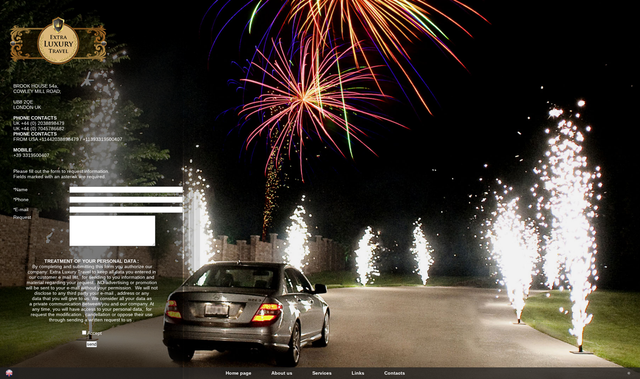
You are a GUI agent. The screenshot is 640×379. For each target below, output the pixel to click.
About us (281, 373)
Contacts (394, 373)
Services (322, 373)
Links (358, 373)
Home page (238, 373)
